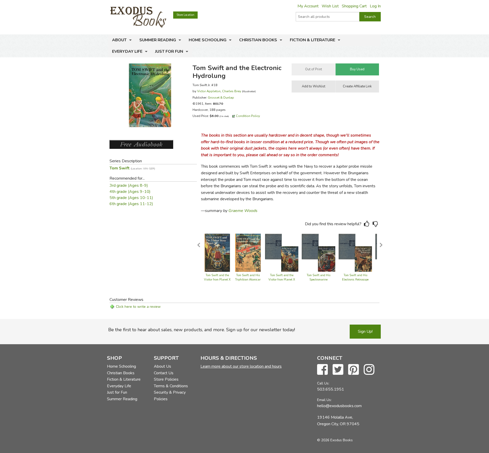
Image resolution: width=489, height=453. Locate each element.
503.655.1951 (330, 389)
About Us (162, 366)
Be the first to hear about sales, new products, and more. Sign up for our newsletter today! (201, 330)
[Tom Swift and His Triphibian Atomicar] (248, 252)
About (119, 40)
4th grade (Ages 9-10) (130, 191)
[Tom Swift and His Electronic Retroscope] (355, 252)
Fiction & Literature (312, 40)
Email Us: (324, 399)
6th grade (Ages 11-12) (131, 204)
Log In (375, 6)
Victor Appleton (209, 91)
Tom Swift (132, 168)
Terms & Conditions (171, 386)
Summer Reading (157, 40)
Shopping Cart (354, 6)
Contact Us (163, 373)
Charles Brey (231, 91)
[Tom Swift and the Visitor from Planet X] (217, 252)
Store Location (185, 15)
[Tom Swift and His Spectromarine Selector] (318, 252)
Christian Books (258, 40)
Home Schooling (207, 40)
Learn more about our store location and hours (241, 366)
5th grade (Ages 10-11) (131, 198)
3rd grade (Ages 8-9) (129, 185)
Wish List (330, 6)
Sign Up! (365, 331)
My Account (308, 6)
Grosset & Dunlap (221, 97)
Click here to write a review (138, 306)
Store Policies (166, 379)
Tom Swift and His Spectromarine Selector (318, 279)
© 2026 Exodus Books (335, 440)
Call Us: (323, 383)
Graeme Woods (242, 211)
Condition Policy (248, 116)
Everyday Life (127, 51)
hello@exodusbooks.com (339, 406)
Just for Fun (169, 51)
